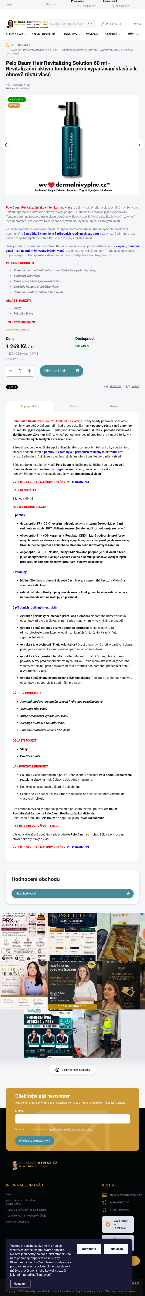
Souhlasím (116, 1249)
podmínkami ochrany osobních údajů (71, 1129)
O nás (9, 4)
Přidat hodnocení (25, 893)
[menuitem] (17, 34)
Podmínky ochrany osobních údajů (26, 1215)
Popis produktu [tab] (30, 406)
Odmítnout (89, 1249)
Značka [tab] (114, 406)
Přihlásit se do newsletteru (34, 1140)
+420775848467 (119, 1209)
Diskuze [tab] (74, 406)
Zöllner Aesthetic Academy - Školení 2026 (22, 1202)
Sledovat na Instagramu (76, 1069)
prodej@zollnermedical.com (126, 1194)
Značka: (17, 88)
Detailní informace (17, 329)
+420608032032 (119, 1202)
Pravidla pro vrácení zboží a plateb (26, 1209)
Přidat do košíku (56, 371)
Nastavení (20, 1283)
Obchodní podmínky (17, 1221)
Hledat (89, 23)
